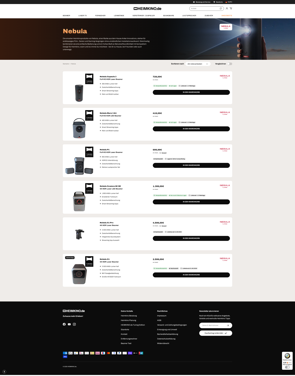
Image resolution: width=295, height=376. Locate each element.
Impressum (161, 316)
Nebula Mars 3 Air (108, 113)
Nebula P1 (105, 150)
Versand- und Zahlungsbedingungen (172, 325)
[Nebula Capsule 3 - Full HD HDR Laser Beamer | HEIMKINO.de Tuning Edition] (79, 88)
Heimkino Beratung (129, 316)
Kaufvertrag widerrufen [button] (214, 333)
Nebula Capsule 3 (108, 77)
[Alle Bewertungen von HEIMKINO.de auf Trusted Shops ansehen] (85, 336)
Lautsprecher (189, 15)
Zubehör (209, 15)
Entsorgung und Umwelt (167, 329)
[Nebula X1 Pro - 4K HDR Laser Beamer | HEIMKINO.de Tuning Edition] (79, 234)
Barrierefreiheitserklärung (167, 334)
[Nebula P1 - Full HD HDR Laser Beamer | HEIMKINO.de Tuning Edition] (79, 161)
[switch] (287, 367)
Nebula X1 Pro (106, 223)
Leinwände (119, 15)
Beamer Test (126, 343)
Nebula (73, 64)
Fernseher (100, 15)
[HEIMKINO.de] (147, 8)
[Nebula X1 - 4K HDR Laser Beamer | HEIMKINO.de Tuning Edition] (79, 270)
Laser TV (82, 15)
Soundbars (168, 15)
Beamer (66, 15)
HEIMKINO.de (72, 366)
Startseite (66, 64)
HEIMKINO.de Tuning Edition (133, 325)
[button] (230, 8)
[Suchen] (221, 8)
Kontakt (124, 334)
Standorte (125, 329)
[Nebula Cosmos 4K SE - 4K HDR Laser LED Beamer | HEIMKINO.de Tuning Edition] (79, 197)
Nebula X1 (105, 259)
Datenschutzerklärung (166, 339)
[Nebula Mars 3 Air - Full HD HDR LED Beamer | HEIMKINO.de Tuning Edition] (79, 124)
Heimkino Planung (128, 320)
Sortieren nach (177, 64)
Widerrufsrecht (163, 343)
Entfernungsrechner (129, 339)
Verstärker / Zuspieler (144, 15)
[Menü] (291, 353)
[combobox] (206, 8)
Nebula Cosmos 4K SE (110, 186)
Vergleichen (220, 64)
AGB (159, 320)
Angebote (226, 15)
